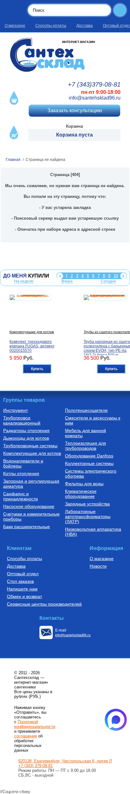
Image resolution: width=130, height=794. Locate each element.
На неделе (23, 281)
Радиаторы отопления (26, 430)
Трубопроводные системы (30, 445)
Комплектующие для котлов (31, 332)
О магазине (15, 25)
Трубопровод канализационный (21, 420)
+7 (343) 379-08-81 (35, 765)
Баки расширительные (26, 526)
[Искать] (120, 10)
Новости (98, 566)
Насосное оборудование (28, 506)
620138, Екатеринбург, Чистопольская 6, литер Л (65, 761)
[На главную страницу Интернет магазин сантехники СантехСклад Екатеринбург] (65, 54)
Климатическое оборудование (81, 494)
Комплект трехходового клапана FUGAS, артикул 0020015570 (31, 346)
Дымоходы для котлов (26, 438)
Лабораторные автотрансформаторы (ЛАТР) (87, 516)
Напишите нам (22, 588)
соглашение (25, 736)
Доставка (84, 25)
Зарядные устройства (87, 503)
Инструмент (15, 410)
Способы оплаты (50, 25)
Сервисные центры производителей (44, 604)
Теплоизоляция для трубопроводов (85, 446)
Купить (37, 369)
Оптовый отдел (22, 573)
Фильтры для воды (84, 483)
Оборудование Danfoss (89, 455)
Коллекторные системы (89, 463)
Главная (13, 159)
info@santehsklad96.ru (95, 98)
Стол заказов (20, 581)
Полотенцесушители (86, 410)
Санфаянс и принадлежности (20, 496)
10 (116, 275)
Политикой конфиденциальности (34, 724)
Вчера (67, 281)
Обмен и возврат (24, 596)
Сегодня (108, 281)
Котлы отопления (21, 473)
